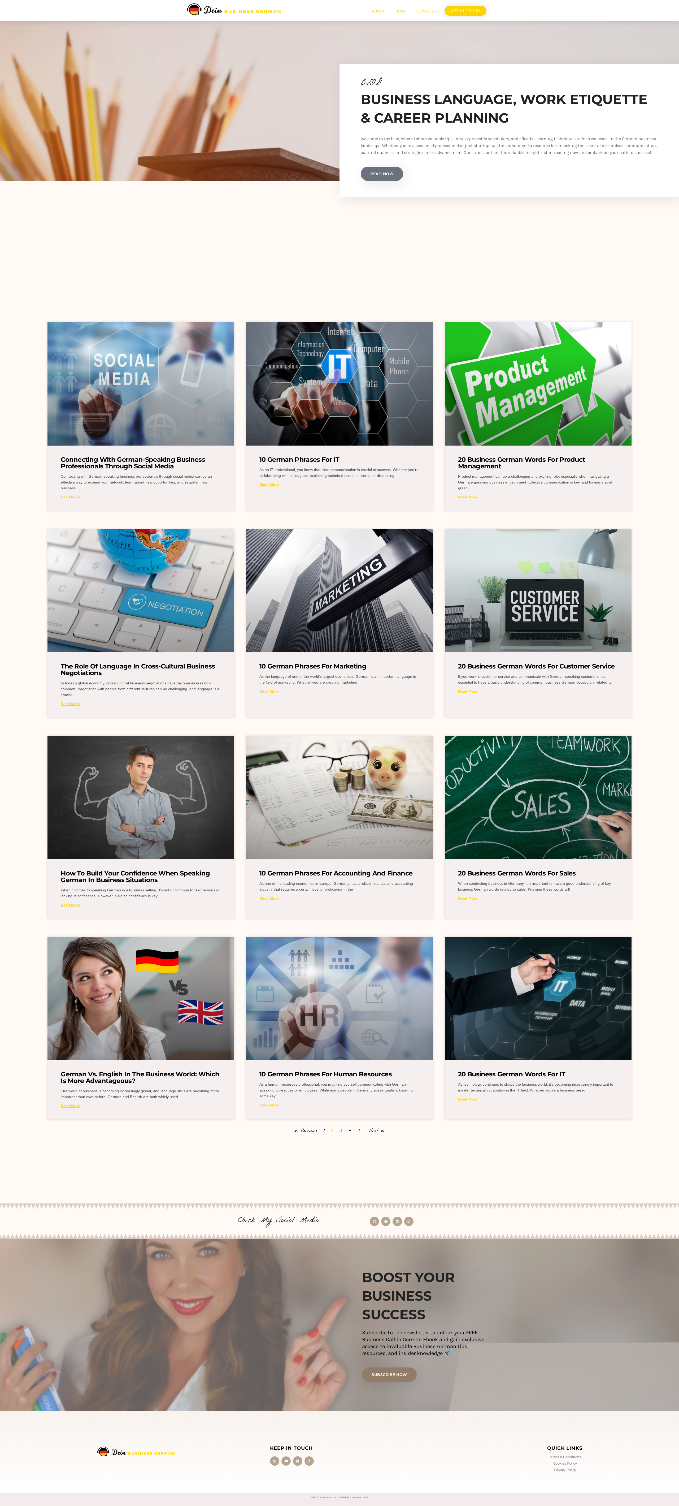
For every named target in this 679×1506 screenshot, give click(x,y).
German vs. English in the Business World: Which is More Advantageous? (140, 1077)
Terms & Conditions (565, 1457)
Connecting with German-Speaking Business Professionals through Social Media (133, 463)
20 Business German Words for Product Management (521, 463)
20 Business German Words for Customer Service (536, 666)
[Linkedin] (397, 1221)
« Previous (305, 1132)
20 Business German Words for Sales (517, 873)
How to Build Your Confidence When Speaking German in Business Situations (135, 876)
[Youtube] (385, 1221)
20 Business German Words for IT (511, 1074)
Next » (376, 1132)
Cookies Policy (565, 1463)
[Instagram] (374, 1221)
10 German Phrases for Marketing (312, 666)
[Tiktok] (409, 1221)
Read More (70, 497)
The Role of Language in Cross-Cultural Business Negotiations (138, 669)
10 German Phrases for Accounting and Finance (335, 873)
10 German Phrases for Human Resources (325, 1074)
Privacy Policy (565, 1470)
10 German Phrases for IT (299, 459)
